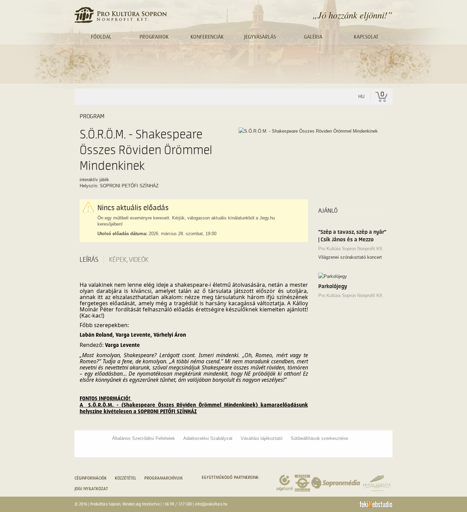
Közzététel (125, 478)
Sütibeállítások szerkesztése (319, 438)
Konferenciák (207, 37)
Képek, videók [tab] (128, 260)
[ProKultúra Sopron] (120, 15)
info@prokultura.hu (211, 504)
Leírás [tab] (89, 260)
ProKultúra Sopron (105, 504)
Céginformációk (91, 478)
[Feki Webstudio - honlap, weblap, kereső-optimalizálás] (375, 504)
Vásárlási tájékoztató (261, 438)
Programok (154, 37)
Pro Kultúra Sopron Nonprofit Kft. (351, 248)
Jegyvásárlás (260, 37)
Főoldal (101, 37)
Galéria (313, 37)
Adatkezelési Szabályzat (207, 438)
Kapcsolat (366, 37)
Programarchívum (163, 478)
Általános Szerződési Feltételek (143, 438)
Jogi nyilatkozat (91, 488)
